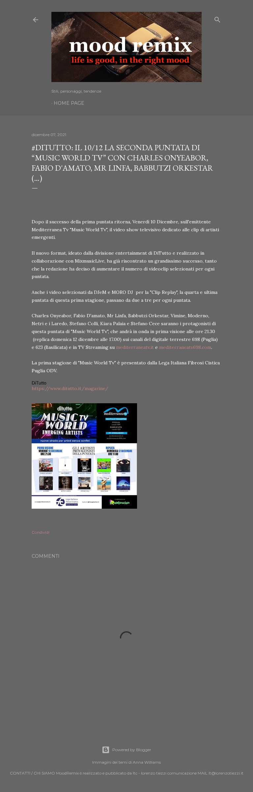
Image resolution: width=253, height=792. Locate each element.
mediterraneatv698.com (185, 347)
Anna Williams (147, 762)
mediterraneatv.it (135, 347)
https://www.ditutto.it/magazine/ (70, 388)
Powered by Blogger (131, 749)
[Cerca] (217, 18)
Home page (69, 103)
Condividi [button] (40, 532)
